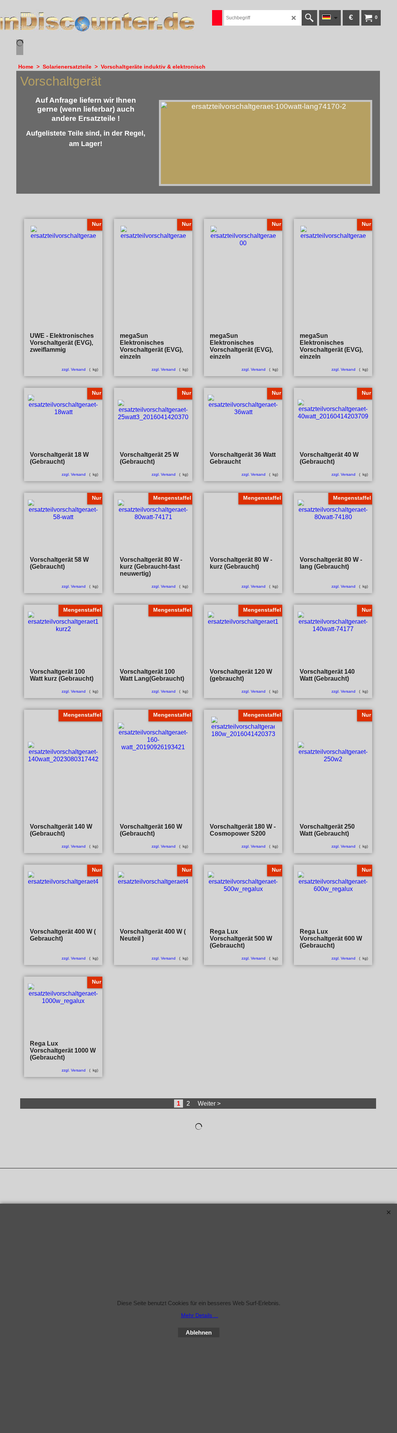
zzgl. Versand (74, 369)
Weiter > (209, 1103)
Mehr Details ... (199, 1315)
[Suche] (309, 18)
